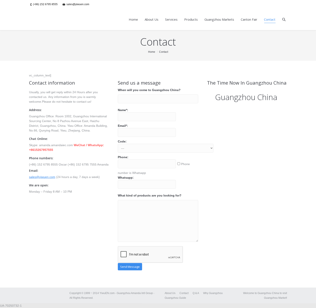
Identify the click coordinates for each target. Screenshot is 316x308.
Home (151, 51)
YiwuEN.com (107, 293)
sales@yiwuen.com (42, 177)
